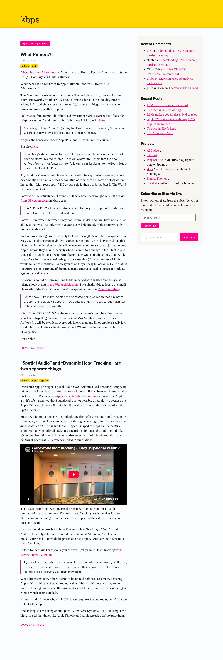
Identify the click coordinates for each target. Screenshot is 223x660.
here (102, 120)
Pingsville (153, 160)
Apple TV (44, 380)
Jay (149, 50)
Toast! (151, 183)
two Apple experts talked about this (73, 396)
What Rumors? (35, 54)
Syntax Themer (157, 178)
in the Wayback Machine (62, 284)
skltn (150, 169)
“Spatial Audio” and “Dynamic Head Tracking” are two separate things (70, 365)
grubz (150, 78)
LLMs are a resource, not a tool (167, 105)
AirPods (25, 66)
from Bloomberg (109, 289)
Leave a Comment (32, 347)
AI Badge (153, 150)
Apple (34, 66)
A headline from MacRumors (39, 72)
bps (29, 20)
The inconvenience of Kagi (164, 110)
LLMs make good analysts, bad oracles (172, 114)
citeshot (152, 155)
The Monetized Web (160, 133)
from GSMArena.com (34, 200)
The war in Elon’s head (183, 88)
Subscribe (150, 226)
